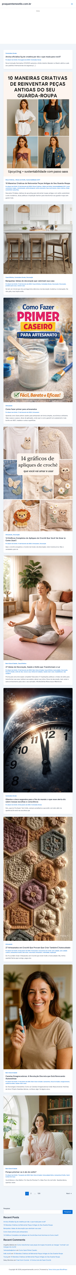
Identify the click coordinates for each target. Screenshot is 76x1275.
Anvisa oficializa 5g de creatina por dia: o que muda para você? (33, 57)
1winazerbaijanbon (9, 1250)
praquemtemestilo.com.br (16, 3)
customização (21, 188)
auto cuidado (55, 950)
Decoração (29, 277)
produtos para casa (11, 285)
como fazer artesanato (35, 952)
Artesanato (9, 405)
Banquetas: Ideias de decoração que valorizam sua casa (30, 281)
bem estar (25, 952)
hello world (7, 1253)
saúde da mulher (10, 1083)
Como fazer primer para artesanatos (21, 409)
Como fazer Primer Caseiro (28, 1250)
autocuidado (57, 670)
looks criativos (61, 188)
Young (5, 1257)
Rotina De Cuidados (37, 672)
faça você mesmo (51, 188)
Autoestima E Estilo (16, 952)
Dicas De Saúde (10, 672)
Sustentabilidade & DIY (33, 180)
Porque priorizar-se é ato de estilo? (21, 1172)
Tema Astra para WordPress (57, 1269)
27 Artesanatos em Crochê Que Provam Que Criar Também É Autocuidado (38, 947)
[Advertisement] (38, 27)
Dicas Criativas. (10, 180)
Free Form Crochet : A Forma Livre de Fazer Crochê (33, 1260)
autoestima (47, 1081)
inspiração (53, 952)
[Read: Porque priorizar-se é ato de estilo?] (38, 1130)
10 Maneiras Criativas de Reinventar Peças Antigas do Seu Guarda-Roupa (38, 183)
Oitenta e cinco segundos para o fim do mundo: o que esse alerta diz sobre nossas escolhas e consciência (36, 800)
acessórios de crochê (45, 950)
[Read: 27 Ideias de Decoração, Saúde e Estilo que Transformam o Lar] (38, 608)
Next (69, 1193)
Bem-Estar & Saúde (11, 663)
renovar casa (21, 285)
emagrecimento (64, 1081)
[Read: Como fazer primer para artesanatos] (38, 350)
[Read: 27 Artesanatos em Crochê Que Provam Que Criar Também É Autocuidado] (38, 879)
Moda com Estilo (21, 180)
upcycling (16, 190)
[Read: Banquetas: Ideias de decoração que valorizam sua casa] (38, 239)
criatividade (46, 952)
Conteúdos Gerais (11, 53)
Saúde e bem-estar (49, 672)
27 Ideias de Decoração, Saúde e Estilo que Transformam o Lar (33, 667)
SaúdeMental (59, 672)
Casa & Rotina (10, 277)
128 (39, 1193)
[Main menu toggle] (72, 4)
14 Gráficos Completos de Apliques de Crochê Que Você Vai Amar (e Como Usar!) (30, 1235)
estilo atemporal (30, 188)
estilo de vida (19, 672)
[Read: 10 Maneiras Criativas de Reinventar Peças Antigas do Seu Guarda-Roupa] (38, 124)
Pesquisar (6, 1208)
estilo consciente (41, 188)
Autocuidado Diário (48, 1175)
